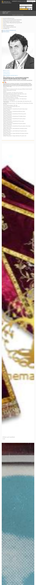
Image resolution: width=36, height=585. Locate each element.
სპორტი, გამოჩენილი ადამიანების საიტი (9, 30)
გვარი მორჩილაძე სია (6, 73)
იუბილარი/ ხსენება (20, 14)
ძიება (23, 9)
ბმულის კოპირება (7, 70)
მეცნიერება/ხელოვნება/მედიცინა (8, 25)
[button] (33, 33)
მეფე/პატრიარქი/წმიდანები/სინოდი (8, 18)
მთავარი (14, 14)
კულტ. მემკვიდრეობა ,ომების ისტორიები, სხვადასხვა (11, 21)
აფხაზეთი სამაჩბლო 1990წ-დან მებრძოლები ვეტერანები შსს (12, 22)
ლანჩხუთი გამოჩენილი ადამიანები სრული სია (10, 75)
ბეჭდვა (8, 76)
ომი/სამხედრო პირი (6, 28)
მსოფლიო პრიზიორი (6, 31)
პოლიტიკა (4, 24)
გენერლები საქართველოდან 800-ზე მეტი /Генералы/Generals (12, 19)
